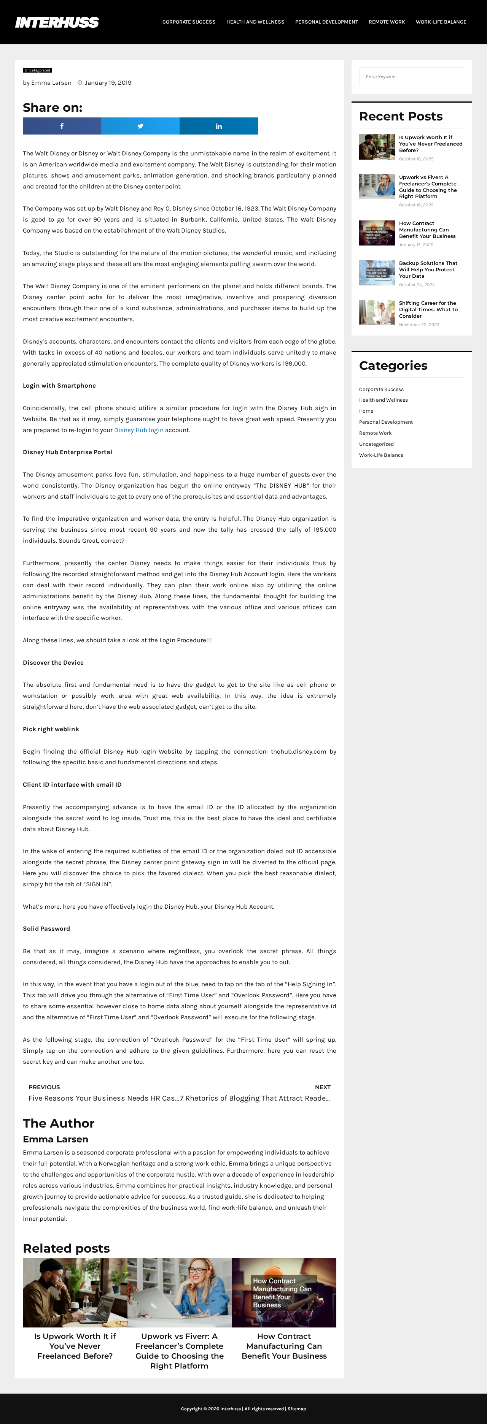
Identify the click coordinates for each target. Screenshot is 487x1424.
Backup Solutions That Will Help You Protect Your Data (428, 269)
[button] (62, 126)
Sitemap (297, 1408)
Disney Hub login (139, 430)
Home (366, 411)
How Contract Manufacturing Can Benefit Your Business (284, 1346)
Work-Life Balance (381, 455)
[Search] (454, 77)
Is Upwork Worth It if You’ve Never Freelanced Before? (75, 1346)
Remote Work (375, 433)
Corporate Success (381, 389)
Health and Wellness (383, 400)
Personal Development (386, 422)
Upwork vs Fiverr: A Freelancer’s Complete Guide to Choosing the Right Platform (428, 187)
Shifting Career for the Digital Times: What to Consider (428, 309)
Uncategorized (376, 444)
